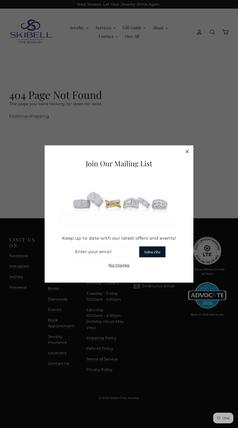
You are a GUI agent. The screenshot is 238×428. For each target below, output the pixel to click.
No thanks (119, 265)
